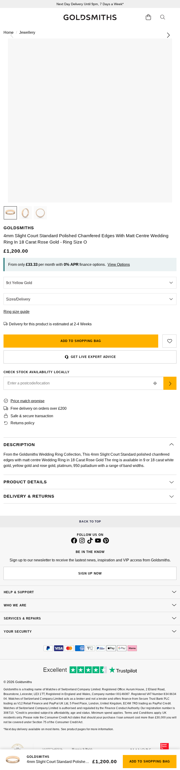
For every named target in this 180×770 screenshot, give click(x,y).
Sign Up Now (90, 573)
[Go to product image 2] (25, 212)
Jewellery (27, 32)
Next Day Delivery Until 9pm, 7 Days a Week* (90, 4)
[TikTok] (90, 542)
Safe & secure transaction (32, 416)
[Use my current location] (154, 383)
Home (9, 32)
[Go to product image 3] (40, 212)
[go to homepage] (90, 17)
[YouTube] (98, 542)
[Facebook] (74, 542)
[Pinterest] (106, 542)
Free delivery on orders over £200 (39, 408)
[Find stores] (169, 383)
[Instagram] (82, 542)
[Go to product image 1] (10, 212)
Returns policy (22, 423)
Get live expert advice (93, 357)
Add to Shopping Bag (80, 341)
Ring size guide (17, 312)
